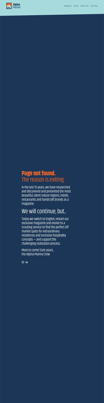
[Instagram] (23, 262)
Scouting (94, 6)
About (76, 6)
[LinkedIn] (26, 262)
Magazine (68, 6)
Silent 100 (85, 6)
